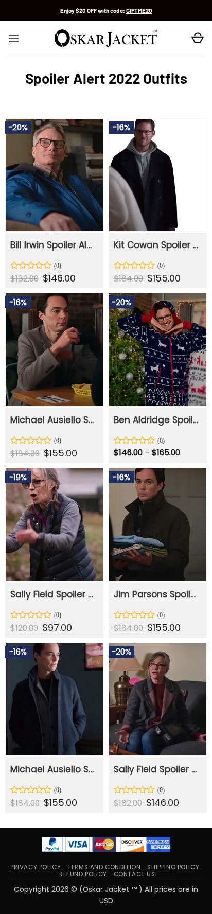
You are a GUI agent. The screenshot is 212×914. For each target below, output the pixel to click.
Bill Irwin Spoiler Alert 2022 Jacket (53, 245)
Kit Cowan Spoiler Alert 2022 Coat (157, 245)
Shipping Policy (173, 867)
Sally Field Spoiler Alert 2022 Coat (157, 769)
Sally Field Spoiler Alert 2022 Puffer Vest (53, 594)
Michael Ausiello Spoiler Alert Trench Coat (53, 769)
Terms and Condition (103, 867)
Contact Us (134, 874)
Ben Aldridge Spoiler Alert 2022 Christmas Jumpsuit (157, 420)
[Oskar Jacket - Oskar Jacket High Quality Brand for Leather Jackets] (106, 38)
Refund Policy (83, 874)
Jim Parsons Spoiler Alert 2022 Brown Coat (157, 594)
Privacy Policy (35, 867)
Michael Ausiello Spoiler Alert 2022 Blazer (53, 420)
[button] (14, 38)
